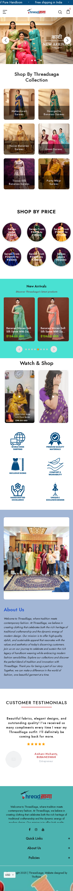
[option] (19, 396)
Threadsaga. (36, 873)
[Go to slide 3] (32, 349)
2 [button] (35, 779)
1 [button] (32, 779)
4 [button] (41, 779)
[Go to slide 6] (41, 349)
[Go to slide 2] (29, 349)
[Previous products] (19, 349)
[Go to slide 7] (44, 349)
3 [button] (38, 779)
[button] (32, 60)
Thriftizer (36, 877)
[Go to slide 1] (26, 349)
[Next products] (54, 349)
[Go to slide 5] (38, 349)
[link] (19, 104)
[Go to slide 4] (35, 349)
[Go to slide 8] (47, 349)
